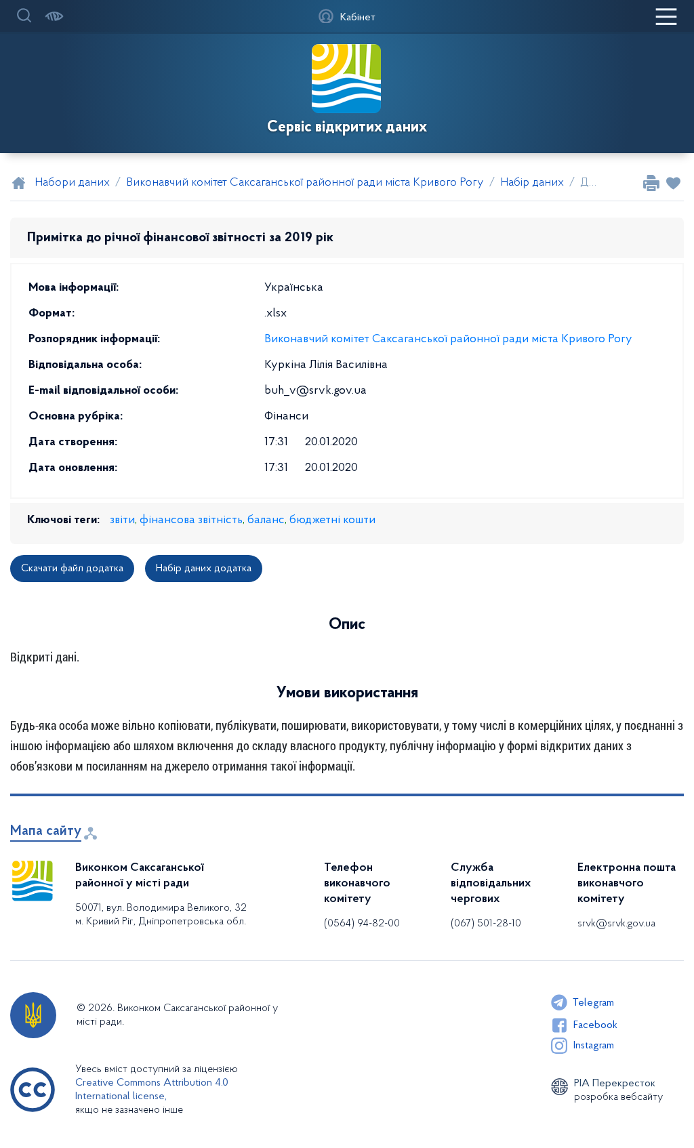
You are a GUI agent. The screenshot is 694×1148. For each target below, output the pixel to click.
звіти (122, 520)
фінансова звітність (191, 520)
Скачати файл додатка (72, 568)
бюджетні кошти (332, 520)
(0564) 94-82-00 (362, 923)
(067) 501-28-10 (486, 923)
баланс (266, 520)
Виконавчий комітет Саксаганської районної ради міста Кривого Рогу (448, 339)
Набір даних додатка (203, 568)
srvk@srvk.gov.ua (616, 923)
